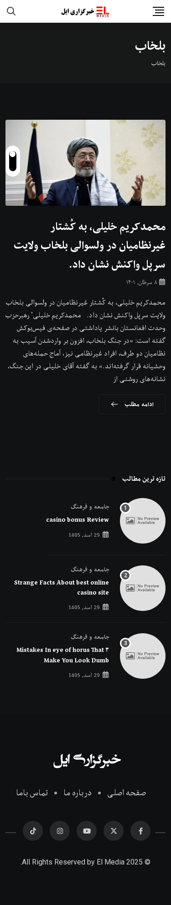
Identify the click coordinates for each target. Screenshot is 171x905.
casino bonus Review (77, 520)
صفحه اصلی (126, 793)
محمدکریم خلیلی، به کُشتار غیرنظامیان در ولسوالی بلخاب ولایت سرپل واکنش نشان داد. (90, 245)
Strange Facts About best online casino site (61, 588)
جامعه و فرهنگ (90, 506)
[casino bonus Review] (143, 521)
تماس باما (32, 793)
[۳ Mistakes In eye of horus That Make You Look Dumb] (143, 656)
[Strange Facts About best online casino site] (143, 588)
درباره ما (77, 793)
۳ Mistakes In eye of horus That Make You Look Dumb (62, 655)
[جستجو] (11, 10)
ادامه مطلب (139, 404)
